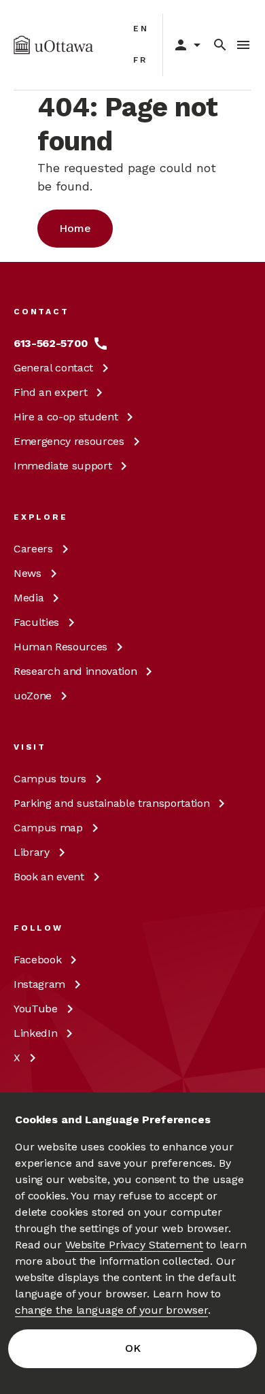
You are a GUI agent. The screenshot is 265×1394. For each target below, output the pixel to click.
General (53, 367)
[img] (53, 45)
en (141, 28)
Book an (49, 876)
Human (60, 646)
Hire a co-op (66, 416)
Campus (50, 778)
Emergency (69, 441)
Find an (50, 392)
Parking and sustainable (111, 803)
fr (140, 60)
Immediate (62, 465)
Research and (75, 671)
